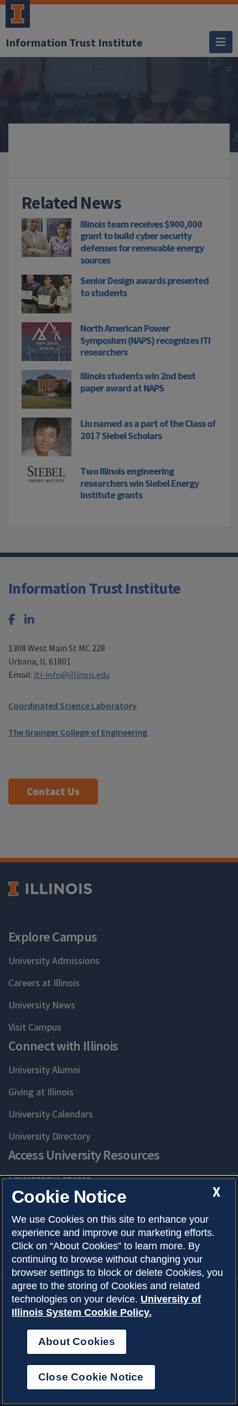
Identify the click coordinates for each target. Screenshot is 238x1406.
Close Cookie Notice (91, 1377)
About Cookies (76, 1341)
